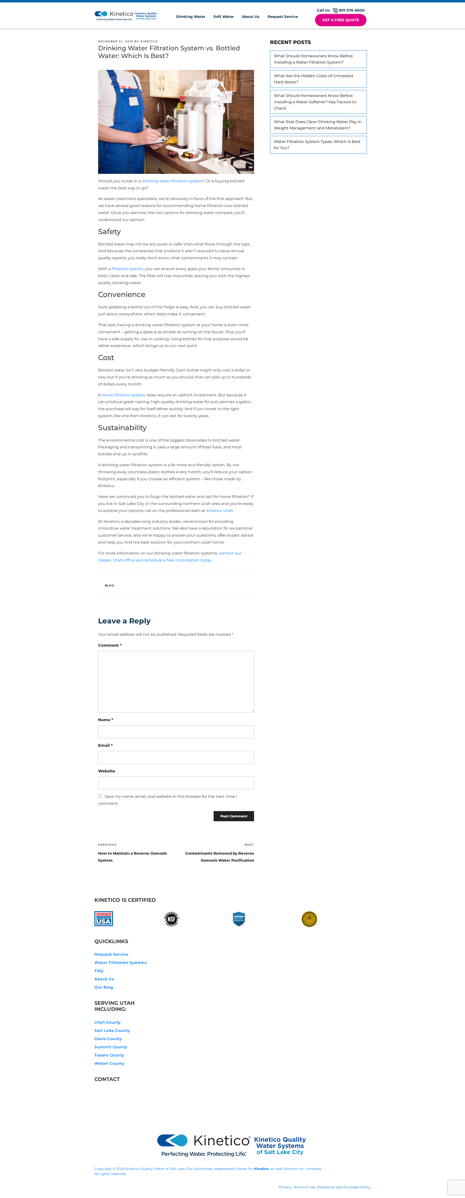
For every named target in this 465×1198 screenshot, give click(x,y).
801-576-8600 (116, 1092)
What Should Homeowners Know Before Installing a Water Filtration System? (313, 59)
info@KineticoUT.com (125, 1104)
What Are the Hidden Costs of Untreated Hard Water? (313, 79)
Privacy (285, 1187)
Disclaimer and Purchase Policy (344, 1187)
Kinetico (149, 41)
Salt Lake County (112, 1030)
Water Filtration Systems (120, 962)
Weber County (109, 1063)
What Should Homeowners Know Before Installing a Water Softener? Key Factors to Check (315, 101)
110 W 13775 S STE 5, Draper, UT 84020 (140, 1116)
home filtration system (124, 395)
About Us (250, 16)
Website (106, 771)
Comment (110, 645)
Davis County (108, 1038)
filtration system (127, 268)
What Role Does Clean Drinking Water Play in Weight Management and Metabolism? (318, 124)
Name (105, 719)
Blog (110, 585)
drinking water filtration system (172, 181)
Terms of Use (304, 1187)
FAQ (98, 971)
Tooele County (109, 1055)
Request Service (283, 16)
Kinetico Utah (219, 510)
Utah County (107, 1022)
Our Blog (103, 987)
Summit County (110, 1047)
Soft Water (223, 16)
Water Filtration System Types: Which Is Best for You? (317, 144)
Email (105, 745)
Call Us (340, 10)
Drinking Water (190, 16)
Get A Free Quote (340, 20)
